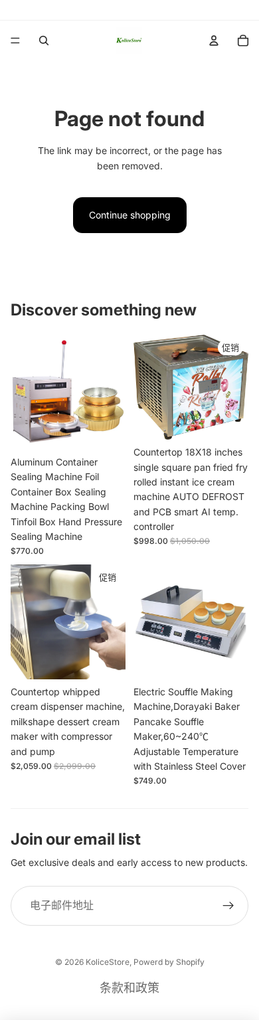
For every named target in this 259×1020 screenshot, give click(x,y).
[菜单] (15, 40)
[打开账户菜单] (213, 40)
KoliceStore (108, 962)
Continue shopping (130, 214)
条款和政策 (129, 988)
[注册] (228, 906)
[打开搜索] (43, 40)
